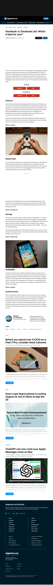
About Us (10, 536)
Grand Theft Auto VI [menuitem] (11, 22)
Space (32, 522)
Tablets (32, 518)
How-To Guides (34, 529)
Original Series (34, 531)
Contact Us (11, 538)
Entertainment (12, 529)
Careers (6, 563)
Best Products (34, 526)
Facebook (19, 329)
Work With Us (7, 566)
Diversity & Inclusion (9, 568)
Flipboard (24, 513)
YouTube (14, 513)
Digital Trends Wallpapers (36, 540)
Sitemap (18, 568)
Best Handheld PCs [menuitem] (41, 22)
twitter (13, 321)
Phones (10, 518)
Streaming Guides (35, 524)
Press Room (19, 566)
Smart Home (11, 526)
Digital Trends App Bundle (36, 544)
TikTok (16, 513)
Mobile (6, 329)
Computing (11, 520)
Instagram (8, 513)
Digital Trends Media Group (12, 576)
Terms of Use (7, 571)
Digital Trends (8, 20)
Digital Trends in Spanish (36, 542)
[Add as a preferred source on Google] (38, 38)
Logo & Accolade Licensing (14, 544)
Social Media (12, 329)
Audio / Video (12, 524)
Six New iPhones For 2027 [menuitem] (22, 22)
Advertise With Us (12, 540)
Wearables (33, 520)
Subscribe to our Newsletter (36, 536)
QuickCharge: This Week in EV (35, 329)
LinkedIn (21, 513)
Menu (2, 18)
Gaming (10, 522)
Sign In (45, 18)
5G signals (27, 167)
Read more (9, 382)
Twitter (11, 513)
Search (50, 18)
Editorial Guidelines (12, 542)
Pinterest (19, 513)
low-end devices (37, 78)
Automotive (11, 531)
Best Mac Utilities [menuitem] (32, 22)
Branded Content (34, 538)
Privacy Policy (19, 563)
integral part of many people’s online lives (37, 70)
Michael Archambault (11, 38)
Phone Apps (25, 329)
